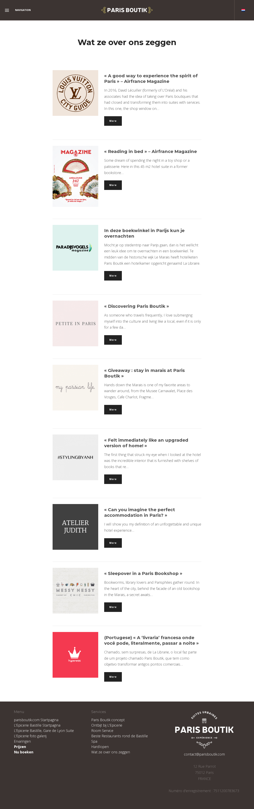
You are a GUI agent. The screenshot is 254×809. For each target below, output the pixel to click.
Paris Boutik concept (108, 719)
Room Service (102, 730)
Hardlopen (100, 746)
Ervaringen (22, 741)
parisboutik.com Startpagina (36, 719)
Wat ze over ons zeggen (110, 752)
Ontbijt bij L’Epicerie (106, 725)
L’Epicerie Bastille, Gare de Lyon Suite (44, 730)
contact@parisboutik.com (204, 754)
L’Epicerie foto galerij (30, 736)
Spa (94, 741)
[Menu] (7, 10)
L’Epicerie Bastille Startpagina (37, 725)
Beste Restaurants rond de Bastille (119, 736)
